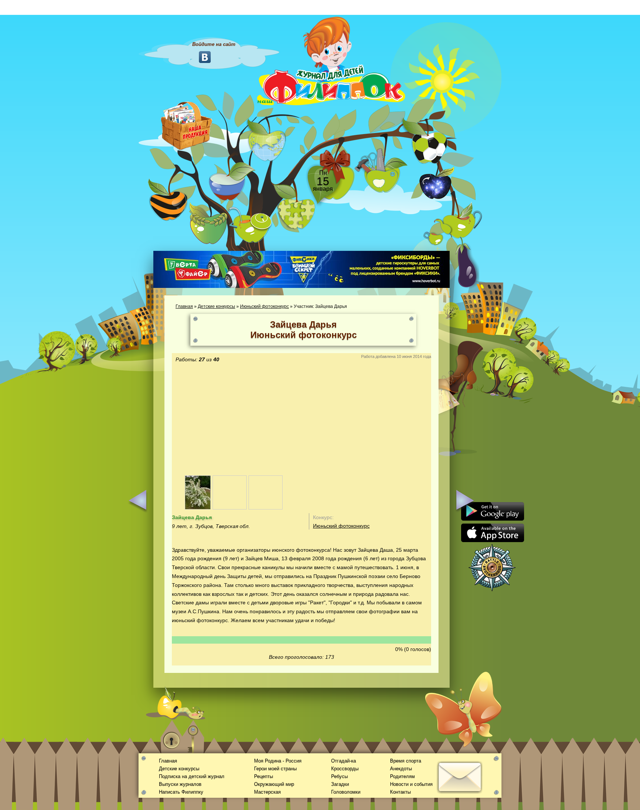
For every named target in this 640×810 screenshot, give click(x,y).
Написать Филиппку (181, 792)
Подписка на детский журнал (191, 776)
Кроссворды (345, 768)
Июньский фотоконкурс (264, 306)
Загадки (340, 784)
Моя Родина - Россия (277, 761)
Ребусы (339, 776)
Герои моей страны (275, 768)
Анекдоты (401, 768)
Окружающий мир (274, 784)
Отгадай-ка (343, 761)
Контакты (400, 792)
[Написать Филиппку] (450, 399)
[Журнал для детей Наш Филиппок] (331, 60)
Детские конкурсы (216, 306)
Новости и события (411, 784)
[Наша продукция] (187, 125)
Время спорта (405, 761)
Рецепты (263, 776)
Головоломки (345, 792)
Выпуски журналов (180, 784)
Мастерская (267, 792)
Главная (184, 306)
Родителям (402, 776)
